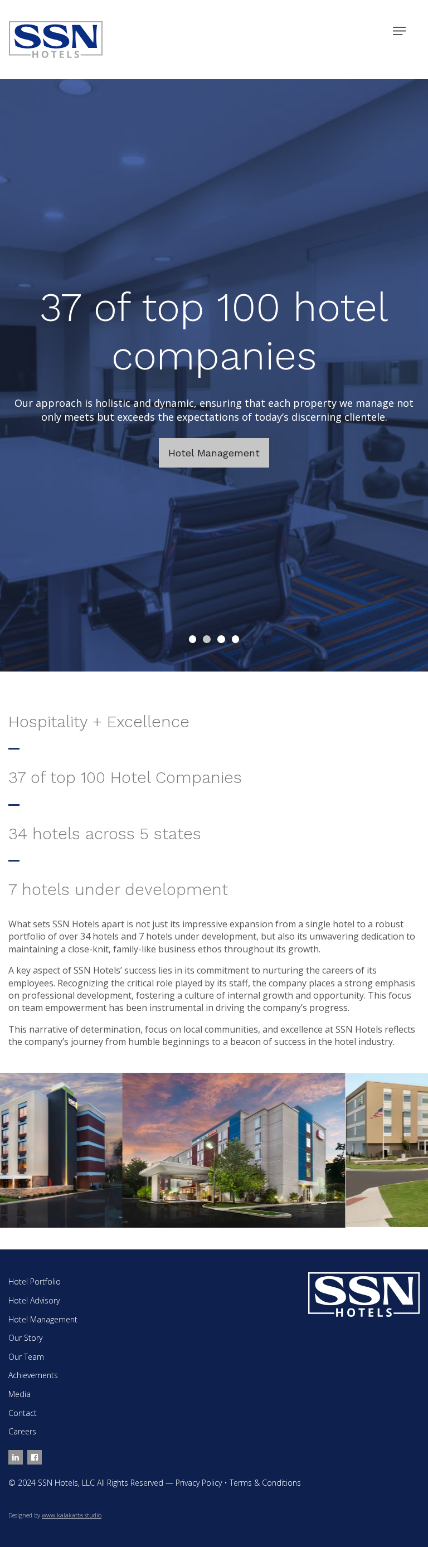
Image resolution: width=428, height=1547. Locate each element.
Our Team (26, 1356)
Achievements (33, 1375)
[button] (193, 639)
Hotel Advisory (34, 1300)
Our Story (25, 1337)
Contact (22, 1413)
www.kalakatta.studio (71, 1515)
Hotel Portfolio (34, 1281)
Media (19, 1394)
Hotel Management (214, 453)
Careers (22, 1431)
